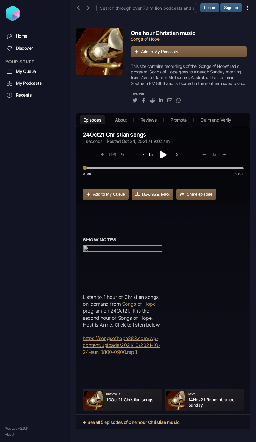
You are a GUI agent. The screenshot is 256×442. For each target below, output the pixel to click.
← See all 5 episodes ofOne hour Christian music (131, 422)
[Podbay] (13, 19)
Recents (24, 95)
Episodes (92, 120)
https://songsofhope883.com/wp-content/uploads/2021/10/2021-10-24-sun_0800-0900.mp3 (121, 345)
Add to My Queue (109, 194)
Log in (209, 7)
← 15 (148, 154)
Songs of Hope (139, 304)
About (9, 434)
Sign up (231, 7)
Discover (24, 48)
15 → (179, 154)
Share (199, 194)
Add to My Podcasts (159, 51)
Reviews (148, 120)
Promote (178, 120)
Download (156, 194)
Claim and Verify (215, 120)
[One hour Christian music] (99, 69)
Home (21, 35)
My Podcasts (29, 83)
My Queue (26, 71)
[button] (122, 266)
